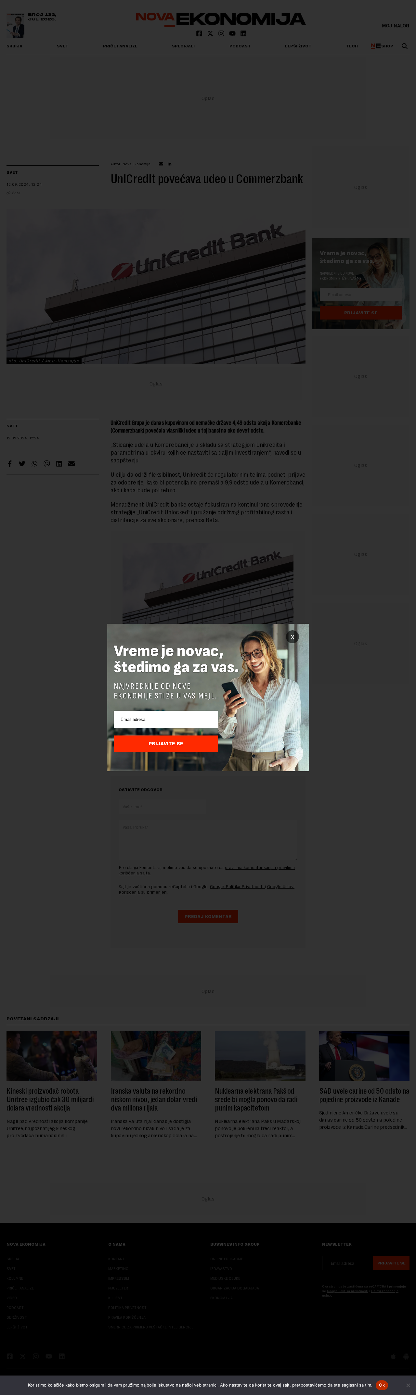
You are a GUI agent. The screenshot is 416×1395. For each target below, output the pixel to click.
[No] (408, 1385)
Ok (382, 1385)
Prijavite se (166, 744)
